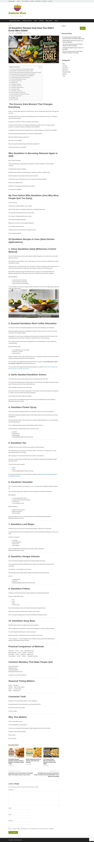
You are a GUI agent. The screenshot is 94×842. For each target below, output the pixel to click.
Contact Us (50, 1)
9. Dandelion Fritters (15, 89)
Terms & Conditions (25, 1)
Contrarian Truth (14, 97)
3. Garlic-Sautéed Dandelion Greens (18, 79)
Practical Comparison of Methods (18, 92)
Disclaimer (32, 1)
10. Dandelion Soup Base (16, 90)
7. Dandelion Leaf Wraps (16, 85)
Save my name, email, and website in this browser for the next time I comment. (31, 828)
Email (10, 814)
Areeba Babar (19, 33)
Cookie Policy (44, 1)
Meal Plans (49, 20)
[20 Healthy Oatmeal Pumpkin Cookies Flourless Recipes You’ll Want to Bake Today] (16, 753)
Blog (35, 20)
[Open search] (85, 20)
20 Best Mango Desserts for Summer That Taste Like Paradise (33, 761)
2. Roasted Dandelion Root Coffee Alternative (20, 77)
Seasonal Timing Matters (16, 95)
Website (10, 820)
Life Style (64, 65)
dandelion (32, 486)
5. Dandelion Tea (14, 82)
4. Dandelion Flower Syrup (16, 80)
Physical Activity (27, 20)
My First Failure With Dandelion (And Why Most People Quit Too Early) (25, 72)
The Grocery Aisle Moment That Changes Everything (22, 69)
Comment (11, 789)
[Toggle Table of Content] (39, 67)
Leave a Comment (27, 33)
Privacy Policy (38, 1)
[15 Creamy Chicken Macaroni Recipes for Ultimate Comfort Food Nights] (51, 753)
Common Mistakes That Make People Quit (20, 94)
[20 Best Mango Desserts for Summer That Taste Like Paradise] (34, 753)
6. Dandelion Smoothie (16, 84)
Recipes (41, 20)
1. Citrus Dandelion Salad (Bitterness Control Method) (22, 75)
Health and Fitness (15, 20)
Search (64, 25)
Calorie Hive (19, 839)
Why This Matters (14, 99)
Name (10, 808)
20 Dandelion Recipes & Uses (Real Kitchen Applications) (22, 74)
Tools (56, 20)
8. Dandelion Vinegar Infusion (17, 87)
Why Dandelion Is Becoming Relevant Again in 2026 (21, 70)
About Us (18, 1)
